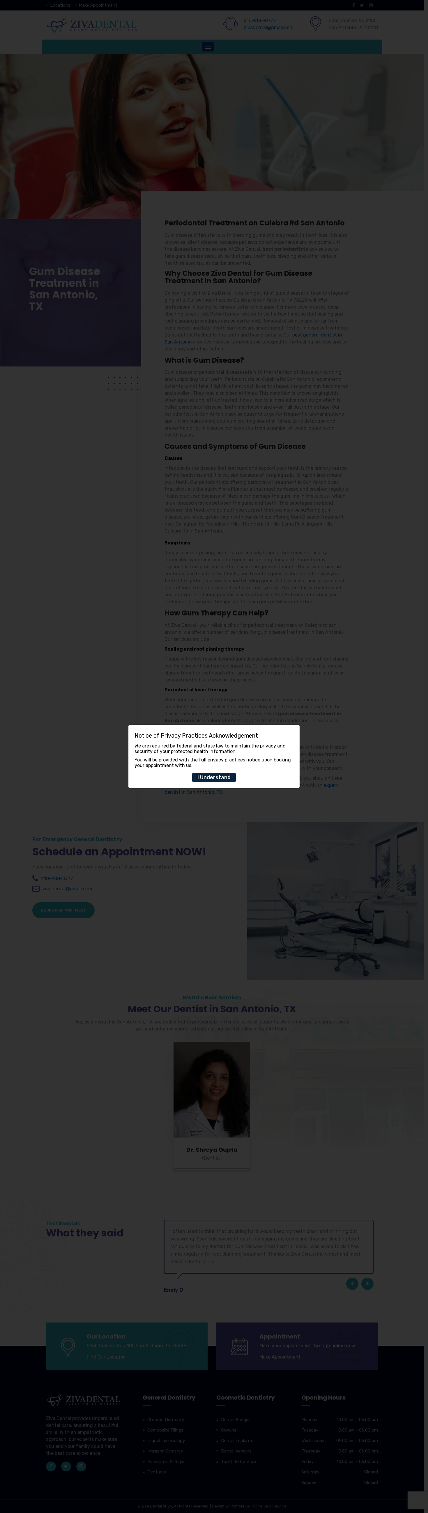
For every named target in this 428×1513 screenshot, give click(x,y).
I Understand (214, 777)
